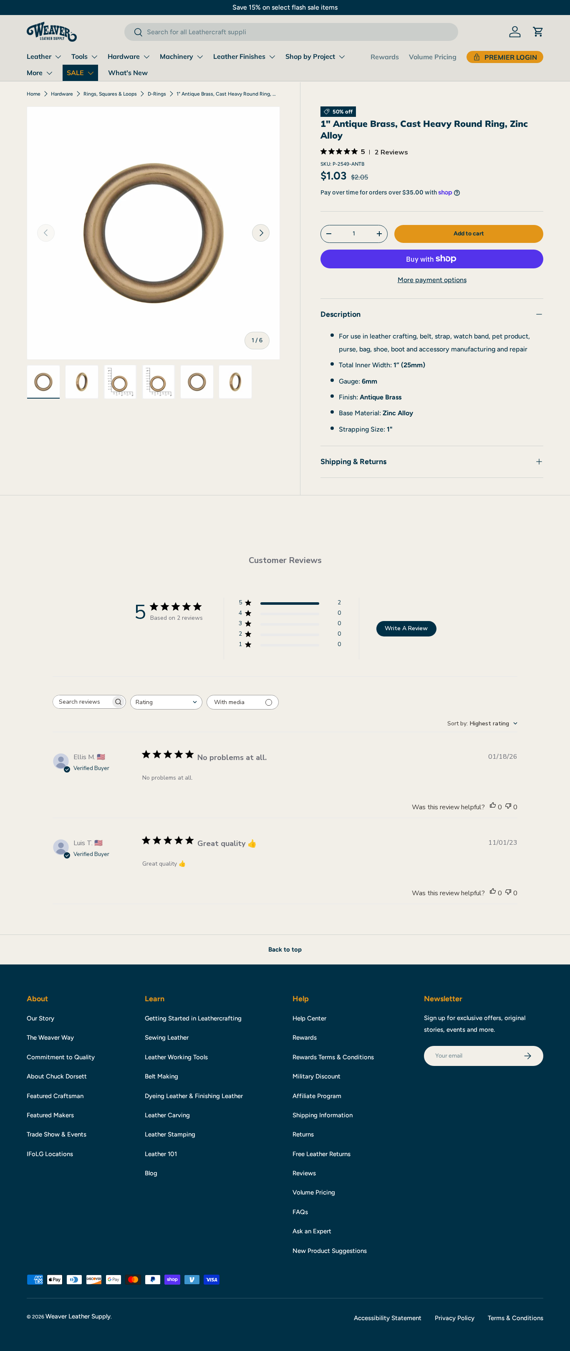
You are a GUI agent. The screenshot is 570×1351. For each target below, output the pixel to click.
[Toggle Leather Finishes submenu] (272, 57)
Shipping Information (323, 1115)
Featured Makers (50, 1115)
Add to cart (469, 233)
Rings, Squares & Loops (110, 94)
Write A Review (406, 628)
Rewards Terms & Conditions (333, 1057)
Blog (151, 1173)
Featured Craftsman (55, 1096)
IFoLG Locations (50, 1154)
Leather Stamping (170, 1134)
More (35, 72)
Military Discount (316, 1076)
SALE (75, 72)
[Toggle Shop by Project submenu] (342, 57)
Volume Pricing (433, 57)
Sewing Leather (167, 1037)
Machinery (176, 56)
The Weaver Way (50, 1037)
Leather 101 (161, 1154)
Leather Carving (167, 1115)
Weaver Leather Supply (78, 1316)
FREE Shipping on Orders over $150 (285, 7)
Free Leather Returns (322, 1154)
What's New (128, 72)
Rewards (385, 57)
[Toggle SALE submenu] (91, 73)
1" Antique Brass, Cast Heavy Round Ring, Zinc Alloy (227, 94)
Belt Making (161, 1076)
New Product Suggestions (330, 1251)
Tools (79, 56)
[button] (538, 32)
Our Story (40, 1018)
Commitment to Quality (61, 1057)
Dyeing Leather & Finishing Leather (194, 1096)
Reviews (304, 1173)
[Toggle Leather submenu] (58, 57)
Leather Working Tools (176, 1057)
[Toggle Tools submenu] (94, 57)
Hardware (124, 56)
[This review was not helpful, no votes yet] (508, 807)
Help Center (309, 1018)
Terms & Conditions (515, 1318)
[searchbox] (82, 701)
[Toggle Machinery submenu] (200, 57)
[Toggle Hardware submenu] (146, 57)
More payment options (432, 280)
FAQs (300, 1212)
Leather (39, 56)
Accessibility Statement (387, 1318)
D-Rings (157, 94)
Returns (303, 1134)
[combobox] (291, 32)
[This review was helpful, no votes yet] (493, 807)
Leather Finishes (239, 56)
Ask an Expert (312, 1231)
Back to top (285, 949)
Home (33, 94)
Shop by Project (310, 56)
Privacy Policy (454, 1318)
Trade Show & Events (56, 1134)
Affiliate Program (317, 1096)
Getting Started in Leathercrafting (193, 1018)
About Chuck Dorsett (57, 1076)
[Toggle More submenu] (49, 73)
